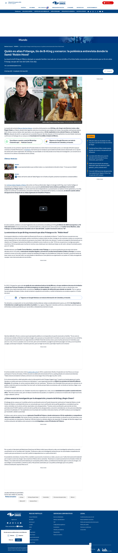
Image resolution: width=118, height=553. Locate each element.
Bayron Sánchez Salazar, (25, 128)
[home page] (59, 3)
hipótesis (28, 149)
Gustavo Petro (33, 501)
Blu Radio (31, 519)
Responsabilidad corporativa (86, 519)
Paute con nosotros (57, 534)
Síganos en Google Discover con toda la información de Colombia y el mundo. (62, 141)
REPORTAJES (80, 7)
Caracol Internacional (34, 537)
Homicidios (46, 497)
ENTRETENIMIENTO (92, 7)
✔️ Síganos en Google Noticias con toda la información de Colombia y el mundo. (45, 297)
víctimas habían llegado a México (16, 185)
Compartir (108, 71)
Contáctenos (56, 527)
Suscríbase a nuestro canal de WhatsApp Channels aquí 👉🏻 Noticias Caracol (23, 141)
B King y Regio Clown (33, 497)
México (72, 497)
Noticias (12, 535)
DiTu (30, 529)
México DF (22, 501)
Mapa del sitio (56, 532)
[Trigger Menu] (5, 2)
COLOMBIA (32, 7)
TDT (54, 522)
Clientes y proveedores (58, 529)
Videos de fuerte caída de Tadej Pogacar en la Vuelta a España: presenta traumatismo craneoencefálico (47, 176)
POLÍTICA (23, 7)
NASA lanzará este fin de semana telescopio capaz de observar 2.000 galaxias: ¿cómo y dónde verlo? (99, 165)
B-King (21, 497)
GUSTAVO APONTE (81, 11)
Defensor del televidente (58, 519)
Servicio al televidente (58, 517)
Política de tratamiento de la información (89, 522)
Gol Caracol (31, 522)
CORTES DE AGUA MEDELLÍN (41, 11)
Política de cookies (84, 524)
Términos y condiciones (85, 527)
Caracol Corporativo (33, 539)
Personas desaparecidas (60, 497)
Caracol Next (32, 542)
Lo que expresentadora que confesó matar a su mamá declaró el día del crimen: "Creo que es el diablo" (47, 167)
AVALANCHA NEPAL (27, 11)
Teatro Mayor (32, 534)
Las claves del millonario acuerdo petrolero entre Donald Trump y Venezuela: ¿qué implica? (98, 158)
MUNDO (16, 46)
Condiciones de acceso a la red (87, 517)
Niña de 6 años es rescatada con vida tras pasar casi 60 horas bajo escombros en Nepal (100, 142)
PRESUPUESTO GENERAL (68, 11)
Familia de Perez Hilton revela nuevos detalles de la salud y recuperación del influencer (100, 150)
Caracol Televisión (33, 517)
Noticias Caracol (8, 46)
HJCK (30, 527)
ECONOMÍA (70, 7)
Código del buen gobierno (59, 524)
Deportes (21, 535)
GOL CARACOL (42, 7)
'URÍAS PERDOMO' (55, 11)
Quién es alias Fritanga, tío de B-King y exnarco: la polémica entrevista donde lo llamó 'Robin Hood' (42, 46)
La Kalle (31, 524)
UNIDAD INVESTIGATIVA (58, 7)
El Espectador (32, 532)
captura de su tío (33, 372)
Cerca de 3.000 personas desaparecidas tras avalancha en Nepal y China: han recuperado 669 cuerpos (100, 173)
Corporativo (83, 529)
